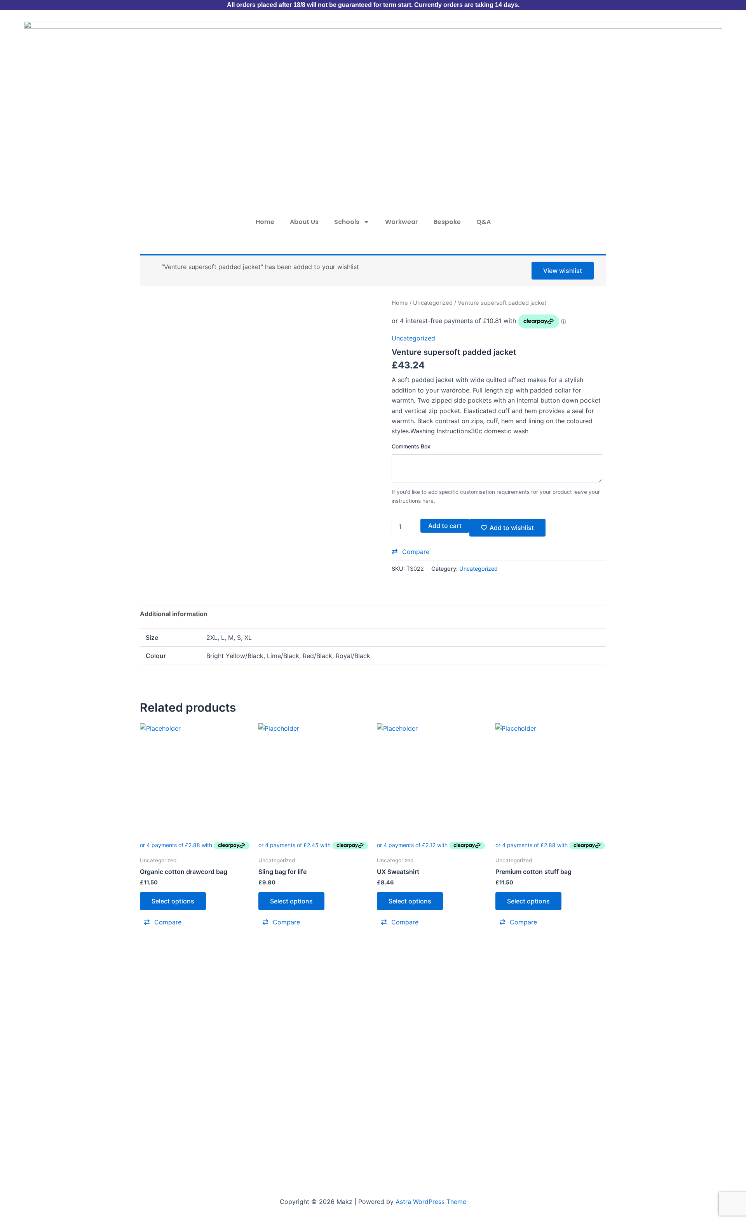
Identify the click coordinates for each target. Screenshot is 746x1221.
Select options (173, 901)
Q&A (483, 221)
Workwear (401, 221)
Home (265, 221)
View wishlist (562, 270)
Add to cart (445, 526)
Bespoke (447, 221)
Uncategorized (433, 302)
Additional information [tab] (173, 614)
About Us (304, 221)
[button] (410, 552)
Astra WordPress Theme (431, 1201)
